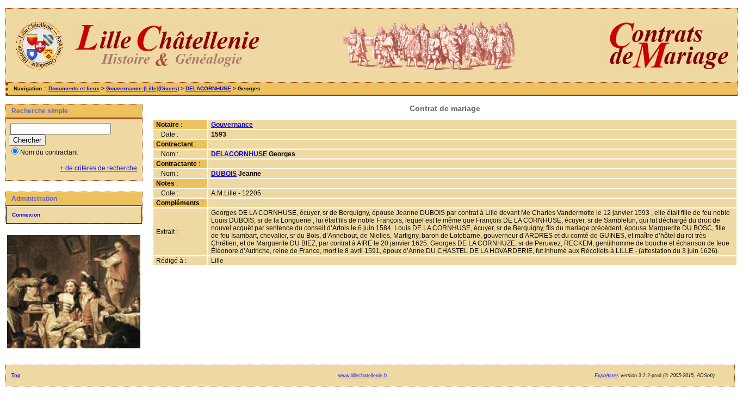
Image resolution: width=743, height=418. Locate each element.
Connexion (26, 215)
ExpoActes (607, 375)
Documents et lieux (74, 88)
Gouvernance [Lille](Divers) (142, 88)
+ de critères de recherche (98, 168)
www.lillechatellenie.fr (362, 375)
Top (16, 375)
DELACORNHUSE (208, 88)
